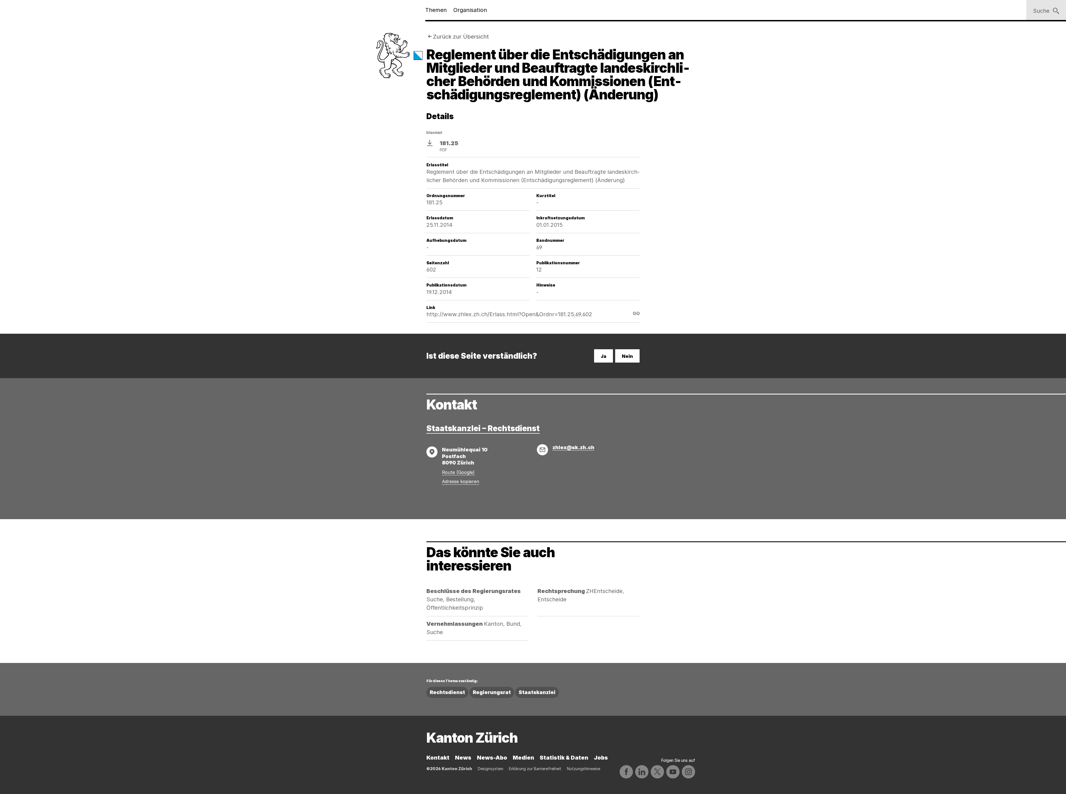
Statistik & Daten (564, 757)
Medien (523, 757)
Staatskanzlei (537, 692)
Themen (436, 10)
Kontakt (437, 757)
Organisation (470, 10)
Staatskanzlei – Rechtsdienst (483, 428)
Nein (627, 356)
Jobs (601, 757)
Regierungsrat (492, 692)
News (463, 757)
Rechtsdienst (447, 692)
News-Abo (492, 757)
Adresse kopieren (460, 481)
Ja (603, 356)
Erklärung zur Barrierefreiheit (535, 768)
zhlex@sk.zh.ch (573, 447)
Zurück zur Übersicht (461, 36)
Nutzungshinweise (583, 768)
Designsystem (490, 768)
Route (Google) (458, 472)
